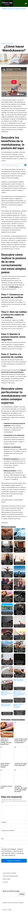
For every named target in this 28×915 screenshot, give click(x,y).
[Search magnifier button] (25, 165)
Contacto (5, 882)
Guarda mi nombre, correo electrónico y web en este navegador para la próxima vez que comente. (13, 852)
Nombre (4, 822)
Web (2, 838)
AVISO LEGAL (6, 879)
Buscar (22, 894)
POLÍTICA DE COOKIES (9, 873)
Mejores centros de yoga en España (14, 8)
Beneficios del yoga (7, 43)
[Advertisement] (14, 26)
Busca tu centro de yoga (11, 891)
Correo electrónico (8, 830)
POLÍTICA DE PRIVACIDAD (10, 876)
